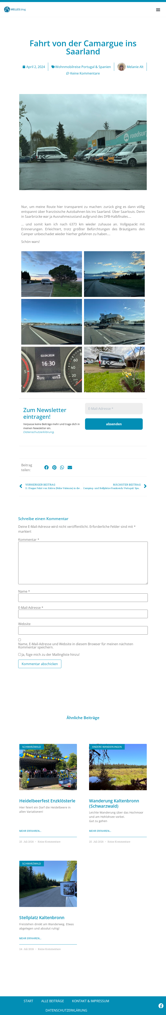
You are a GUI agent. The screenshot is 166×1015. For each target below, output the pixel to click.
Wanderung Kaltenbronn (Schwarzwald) (114, 803)
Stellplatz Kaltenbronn (41, 917)
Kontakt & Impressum (90, 1001)
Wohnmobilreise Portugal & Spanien (83, 67)
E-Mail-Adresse (30, 607)
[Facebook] (161, 1006)
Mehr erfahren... (30, 831)
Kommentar (28, 539)
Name (24, 591)
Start (28, 1001)
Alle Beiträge (52, 1001)
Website (24, 623)
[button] (158, 9)
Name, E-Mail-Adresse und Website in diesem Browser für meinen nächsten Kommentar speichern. (75, 645)
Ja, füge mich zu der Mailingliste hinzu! (50, 654)
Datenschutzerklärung (38, 432)
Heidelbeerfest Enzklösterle (47, 801)
